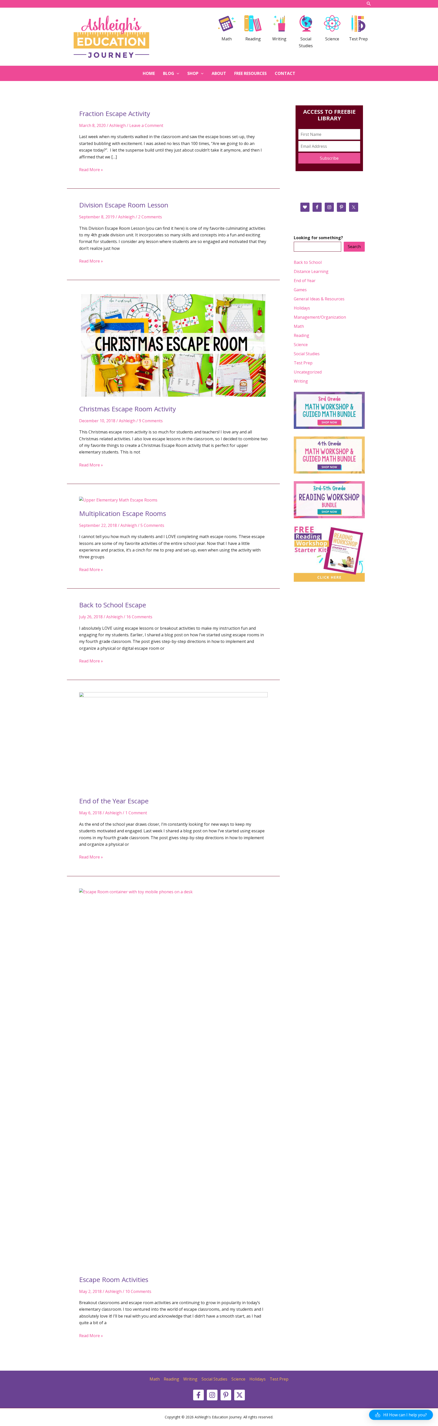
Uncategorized (308, 372)
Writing (301, 381)
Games (300, 290)
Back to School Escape (112, 604)
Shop (192, 73)
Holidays (302, 308)
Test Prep (303, 363)
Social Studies (307, 353)
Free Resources (250, 73)
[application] (176, 73)
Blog (168, 73)
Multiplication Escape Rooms (122, 513)
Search (354, 246)
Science (301, 344)
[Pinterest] (226, 1395)
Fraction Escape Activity (114, 113)
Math (299, 326)
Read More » (91, 170)
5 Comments (152, 525)
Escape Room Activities (113, 1279)
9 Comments (151, 421)
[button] (401, 1415)
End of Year (305, 280)
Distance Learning (311, 271)
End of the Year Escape (114, 800)
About (219, 73)
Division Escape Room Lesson (123, 204)
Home (149, 73)
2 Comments (150, 217)
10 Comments (138, 1291)
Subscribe (329, 158)
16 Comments (139, 617)
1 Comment (136, 813)
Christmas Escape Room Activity (127, 408)
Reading (301, 335)
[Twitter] (239, 1395)
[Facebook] (198, 1395)
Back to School (308, 262)
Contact (285, 73)
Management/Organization (320, 317)
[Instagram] (212, 1395)
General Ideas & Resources (319, 299)
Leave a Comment (146, 125)
